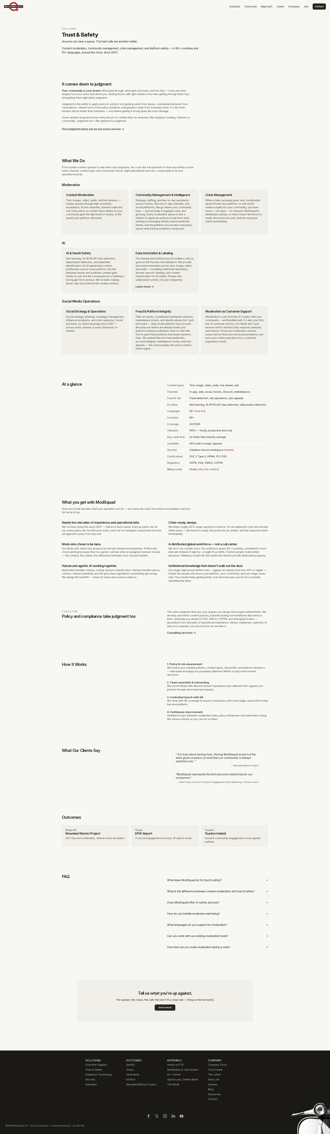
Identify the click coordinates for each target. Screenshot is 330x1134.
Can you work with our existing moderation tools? (217, 936)
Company (294, 6)
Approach (266, 6)
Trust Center (215, 1069)
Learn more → (145, 286)
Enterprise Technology (98, 1074)
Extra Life (213, 1079)
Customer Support (96, 1064)
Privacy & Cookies (39, 1125)
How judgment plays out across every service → (93, 129)
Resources (214, 1094)
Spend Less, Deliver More (182, 1079)
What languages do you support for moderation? (217, 924)
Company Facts (217, 1064)
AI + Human (174, 1074)
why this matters (208, 469)
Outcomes (250, 6)
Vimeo (130, 1069)
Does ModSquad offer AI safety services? (217, 902)
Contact (319, 6)
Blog (210, 1089)
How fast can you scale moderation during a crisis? (217, 947)
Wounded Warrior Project (141, 1084)
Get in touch (165, 1007)
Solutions (234, 6)
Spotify (130, 1064)
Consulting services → (181, 632)
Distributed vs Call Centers (183, 1069)
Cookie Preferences (60, 1125)
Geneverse (132, 1074)
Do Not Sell (78, 1125)
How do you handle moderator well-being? (217, 913)
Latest (280, 6)
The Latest (214, 1074)
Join (306, 6)
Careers (212, 1084)
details (229, 449)
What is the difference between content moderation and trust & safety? (217, 891)
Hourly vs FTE (175, 1064)
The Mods (173, 1084)
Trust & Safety (93, 1069)
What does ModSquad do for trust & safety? (217, 880)
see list (200, 411)
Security (90, 1079)
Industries (91, 1084)
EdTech (130, 1079)
